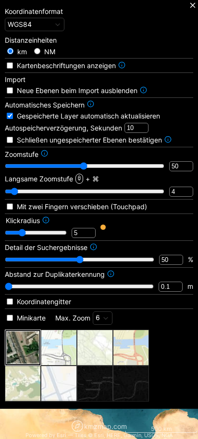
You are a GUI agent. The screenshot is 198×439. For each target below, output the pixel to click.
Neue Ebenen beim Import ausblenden (77, 90)
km (22, 51)
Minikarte (31, 318)
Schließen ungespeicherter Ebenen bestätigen (89, 140)
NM (49, 51)
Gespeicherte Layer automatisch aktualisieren (88, 116)
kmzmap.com (105, 426)
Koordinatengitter (44, 301)
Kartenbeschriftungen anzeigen (66, 65)
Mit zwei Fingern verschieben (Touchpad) (82, 206)
